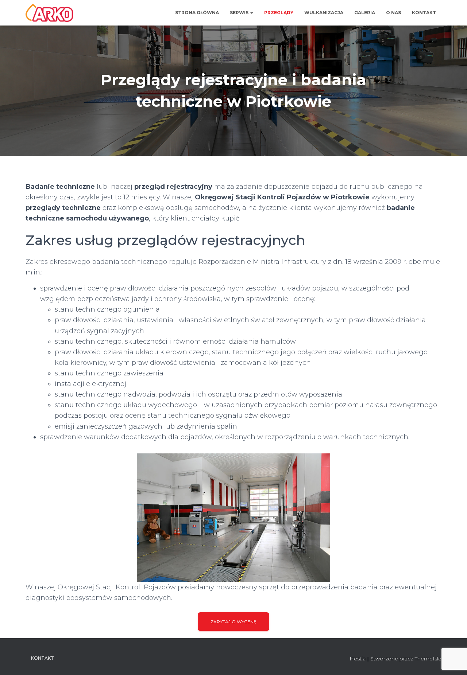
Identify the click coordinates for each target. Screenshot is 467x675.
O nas (393, 12)
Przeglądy (278, 12)
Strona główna (197, 12)
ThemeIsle (428, 658)
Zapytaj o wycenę (233, 621)
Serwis (240, 12)
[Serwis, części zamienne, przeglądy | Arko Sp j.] (49, 13)
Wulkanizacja (323, 12)
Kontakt (424, 12)
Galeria (364, 12)
